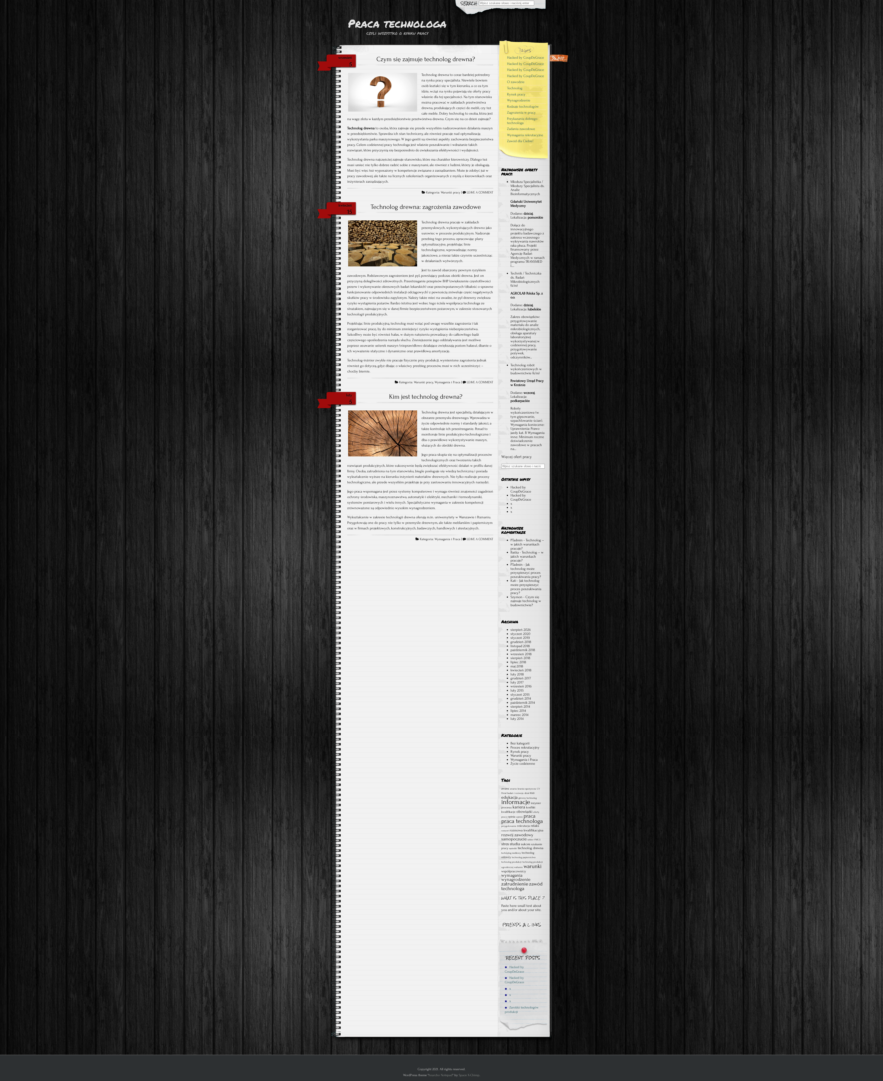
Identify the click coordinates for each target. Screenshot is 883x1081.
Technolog (514, 88)
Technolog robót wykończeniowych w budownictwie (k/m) (526, 369)
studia (515, 844)
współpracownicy (513, 871)
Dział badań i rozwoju (512, 793)
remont (505, 830)
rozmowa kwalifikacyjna (526, 830)
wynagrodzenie (515, 879)
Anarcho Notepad (440, 1075)
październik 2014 (522, 702)
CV (538, 788)
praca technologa (522, 821)
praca (530, 816)
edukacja (509, 797)
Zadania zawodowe (521, 129)
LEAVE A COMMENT (480, 192)
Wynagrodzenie (518, 100)
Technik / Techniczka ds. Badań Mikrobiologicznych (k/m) (525, 279)
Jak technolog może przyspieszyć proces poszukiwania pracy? (525, 570)
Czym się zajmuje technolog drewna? (425, 59)
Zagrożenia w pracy (521, 112)
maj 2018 (516, 666)
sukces (525, 844)
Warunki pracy (450, 192)
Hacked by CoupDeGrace (525, 57)
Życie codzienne (522, 763)
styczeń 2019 (520, 638)
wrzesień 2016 (521, 686)
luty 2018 (517, 674)
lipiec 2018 (518, 662)
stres (505, 844)
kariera (519, 807)
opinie (519, 817)
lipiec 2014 (518, 711)
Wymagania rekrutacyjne (525, 135)
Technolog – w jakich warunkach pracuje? (527, 544)
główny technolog (528, 798)
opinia (511, 816)
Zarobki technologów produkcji (522, 1010)
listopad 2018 (520, 646)
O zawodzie (516, 82)
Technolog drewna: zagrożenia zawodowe (426, 206)
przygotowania (508, 826)
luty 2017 (517, 682)
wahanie (518, 867)
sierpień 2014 (520, 706)
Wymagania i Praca (447, 382)
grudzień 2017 (520, 678)
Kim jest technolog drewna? (425, 396)
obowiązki (524, 811)
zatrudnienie (514, 884)
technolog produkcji (511, 862)
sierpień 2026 (520, 630)
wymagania (511, 875)
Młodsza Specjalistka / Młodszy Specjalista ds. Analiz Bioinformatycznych (527, 188)
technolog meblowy (511, 853)
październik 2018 (522, 650)
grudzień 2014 (520, 698)
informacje (515, 802)
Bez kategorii (520, 743)
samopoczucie (514, 839)
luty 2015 (517, 690)
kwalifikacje (508, 811)
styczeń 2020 (520, 634)
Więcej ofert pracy (516, 457)
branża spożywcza (527, 788)
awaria (513, 788)
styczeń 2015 (520, 694)
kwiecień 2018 (520, 670)
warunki (533, 866)
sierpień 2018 (520, 658)
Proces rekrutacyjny (524, 747)
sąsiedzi (513, 848)
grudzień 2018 (520, 642)
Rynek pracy (516, 94)
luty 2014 (517, 719)
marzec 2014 (519, 715)
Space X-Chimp (469, 1075)
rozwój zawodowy (517, 834)
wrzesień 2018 (521, 654)
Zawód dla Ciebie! (520, 141)
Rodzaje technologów (523, 106)
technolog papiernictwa (524, 857)
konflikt (530, 807)
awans (505, 788)
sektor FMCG (534, 839)
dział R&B (529, 793)
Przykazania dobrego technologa (522, 121)
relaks (535, 826)
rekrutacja (523, 825)
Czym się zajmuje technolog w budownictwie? (525, 601)
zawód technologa (521, 886)
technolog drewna (530, 848)
